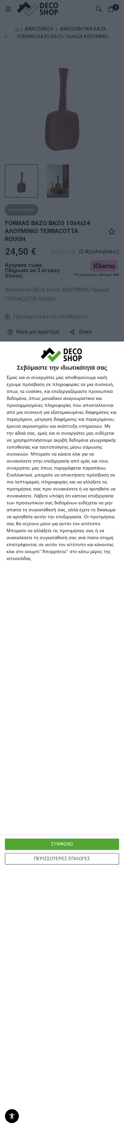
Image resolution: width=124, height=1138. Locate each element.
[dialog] (62, 740)
